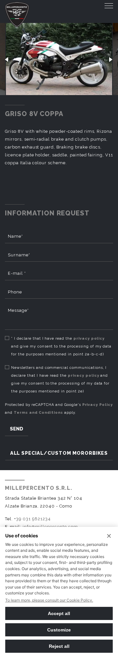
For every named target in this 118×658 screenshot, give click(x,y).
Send (16, 428)
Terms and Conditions (38, 412)
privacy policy (89, 338)
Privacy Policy (97, 405)
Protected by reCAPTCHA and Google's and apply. (59, 409)
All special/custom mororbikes (59, 453)
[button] (7, 59)
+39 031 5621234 (32, 518)
